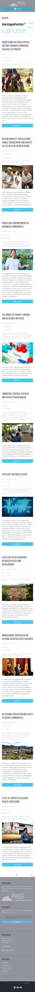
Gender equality (24, 243)
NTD (21, 579)
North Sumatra (27, 492)
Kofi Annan (5, 336)
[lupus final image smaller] (17, 353)
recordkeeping (26, 336)
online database (15, 336)
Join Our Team (7, 968)
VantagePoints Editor (9, 150)
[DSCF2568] (17, 259)
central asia (6, 653)
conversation (27, 489)
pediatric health (24, 161)
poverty (26, 64)
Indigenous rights (24, 736)
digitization (5, 335)
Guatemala (15, 161)
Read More (17, 125)
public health (6, 66)
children (14, 653)
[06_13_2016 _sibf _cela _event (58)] (17, 667)
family (20, 734)
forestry (5, 491)
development (19, 732)
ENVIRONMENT (6, 32)
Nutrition (10, 245)
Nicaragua (18, 415)
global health (13, 64)
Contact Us (6, 965)
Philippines (17, 245)
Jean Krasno (28, 335)
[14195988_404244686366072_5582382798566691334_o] (17, 832)
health (21, 64)
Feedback (5, 971)
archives (5, 333)
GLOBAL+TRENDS (21, 30)
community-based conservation (12, 489)
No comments (6, 61)
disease (8, 579)
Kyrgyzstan (29, 653)
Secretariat (6, 338)
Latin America (6, 737)
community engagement (10, 241)
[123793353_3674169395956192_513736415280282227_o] (17, 80)
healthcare (15, 579)
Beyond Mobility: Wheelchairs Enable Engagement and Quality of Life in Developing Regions (17, 142)
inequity (12, 820)
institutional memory (17, 335)
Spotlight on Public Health (14, 474)
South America (16, 162)
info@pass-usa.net (8, 950)
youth (13, 66)
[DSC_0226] (17, 751)
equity (14, 818)
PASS (3, 54)
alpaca (4, 732)
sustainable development (16, 739)
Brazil (4, 579)
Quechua (5, 739)
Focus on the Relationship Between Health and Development (14, 561)
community (10, 732)
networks (19, 820)
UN (24, 338)
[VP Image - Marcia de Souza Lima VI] (17, 592)
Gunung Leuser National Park (18, 491)
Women (12, 246)
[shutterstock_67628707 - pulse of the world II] (17, 507)
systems (4, 581)
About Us (5, 962)
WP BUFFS (27, 983)
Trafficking (24, 245)
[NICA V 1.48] (17, 432)
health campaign (12, 736)
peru (12, 737)
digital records (22, 333)
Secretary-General (16, 338)
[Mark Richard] (17, 177)
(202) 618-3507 (7, 946)
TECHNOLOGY (10, 30)
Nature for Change (15, 492)
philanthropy (6, 162)
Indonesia (5, 492)
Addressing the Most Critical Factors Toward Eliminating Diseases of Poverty (16, 45)
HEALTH (15, 32)
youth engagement (22, 246)
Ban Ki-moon (12, 333)
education (5, 64)
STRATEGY (22, 32)
